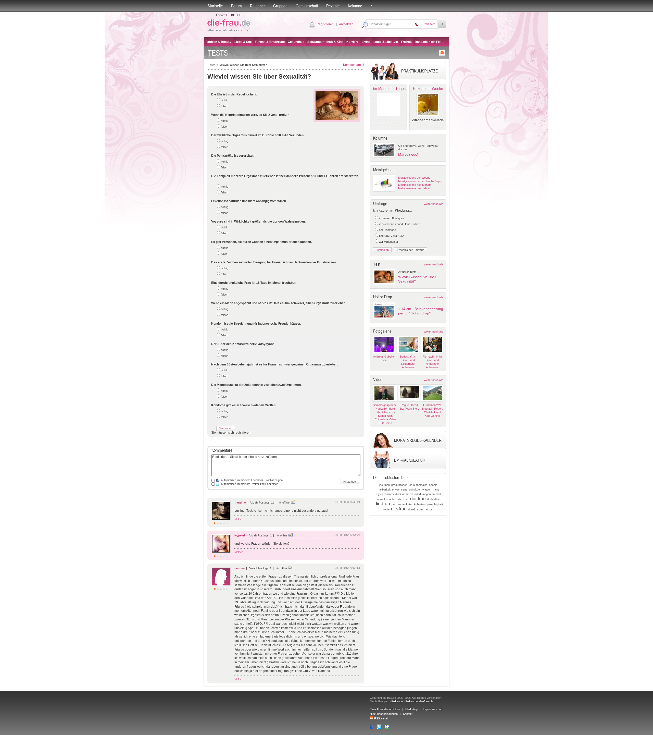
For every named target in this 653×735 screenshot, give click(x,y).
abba (392, 499)
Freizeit (406, 42)
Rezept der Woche (428, 88)
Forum (236, 5)
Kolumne (355, 5)
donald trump (416, 509)
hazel (409, 494)
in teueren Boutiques (391, 218)
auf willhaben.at (388, 241)
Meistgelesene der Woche (414, 177)
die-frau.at (397, 701)
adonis (433, 484)
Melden (238, 519)
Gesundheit (296, 42)
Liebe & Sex (243, 42)
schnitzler (415, 489)
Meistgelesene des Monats (414, 184)
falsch (224, 106)
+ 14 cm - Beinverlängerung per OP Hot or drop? (420, 311)
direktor (400, 494)
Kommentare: (353, 65)
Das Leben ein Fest (429, 42)
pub (394, 504)
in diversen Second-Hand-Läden (399, 224)
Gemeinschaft (307, 5)
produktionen (399, 484)
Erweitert (428, 24)
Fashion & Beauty (218, 42)
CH (239, 15)
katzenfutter (405, 504)
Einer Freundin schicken (385, 709)
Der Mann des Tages (388, 88)
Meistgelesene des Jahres (414, 188)
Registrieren (325, 24)
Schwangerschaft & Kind (325, 42)
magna (426, 494)
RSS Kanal (380, 718)
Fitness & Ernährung (270, 42)
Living (366, 42)
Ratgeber (257, 5)
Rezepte (333, 5)
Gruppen (280, 5)
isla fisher (403, 499)
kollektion (419, 504)
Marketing (411, 709)
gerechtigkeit (435, 504)
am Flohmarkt (387, 229)
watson (426, 489)
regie (386, 509)
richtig (224, 100)
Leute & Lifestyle (385, 42)
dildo (437, 499)
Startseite (215, 5)
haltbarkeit (384, 489)
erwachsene (399, 489)
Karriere (352, 42)
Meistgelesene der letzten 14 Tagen (420, 181)
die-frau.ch (426, 701)
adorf (418, 494)
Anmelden (346, 24)
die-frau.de (411, 701)
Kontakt (407, 713)
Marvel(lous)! (408, 154)
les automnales (418, 484)
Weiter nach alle (433, 203)
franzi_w (240, 502)
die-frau (418, 498)
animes (389, 494)
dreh (430, 499)
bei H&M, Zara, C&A (391, 235)
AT (227, 15)
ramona (239, 568)
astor (429, 509)
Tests (211, 64)
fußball (436, 494)
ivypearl (239, 535)
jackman (384, 484)
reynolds (382, 499)
